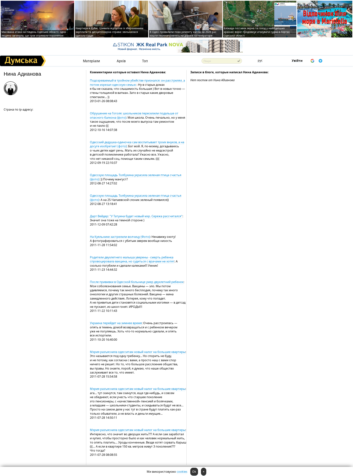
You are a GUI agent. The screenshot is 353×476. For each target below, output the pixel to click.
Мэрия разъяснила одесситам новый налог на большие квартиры (137, 352)
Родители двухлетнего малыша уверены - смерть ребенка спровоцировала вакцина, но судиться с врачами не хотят (132, 259)
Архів (121, 61)
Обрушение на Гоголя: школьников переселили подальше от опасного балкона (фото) (134, 115)
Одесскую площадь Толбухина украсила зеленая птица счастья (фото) (135, 177)
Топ (145, 61)
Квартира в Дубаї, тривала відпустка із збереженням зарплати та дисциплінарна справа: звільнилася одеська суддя (109, 31)
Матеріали (91, 61)
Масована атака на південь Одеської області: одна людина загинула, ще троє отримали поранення (33, 33)
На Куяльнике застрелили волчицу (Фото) (120, 237)
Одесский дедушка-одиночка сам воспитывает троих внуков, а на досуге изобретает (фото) (137, 144)
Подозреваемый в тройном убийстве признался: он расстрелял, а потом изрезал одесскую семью (137, 82)
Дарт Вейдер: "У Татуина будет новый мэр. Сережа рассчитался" (136, 216)
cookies (182, 472)
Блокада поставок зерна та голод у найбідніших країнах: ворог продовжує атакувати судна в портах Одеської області (257, 31)
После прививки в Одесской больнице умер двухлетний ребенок (136, 282)
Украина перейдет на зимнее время (116, 323)
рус (260, 60)
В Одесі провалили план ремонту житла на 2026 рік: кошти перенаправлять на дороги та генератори (183, 33)
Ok (194, 472)
